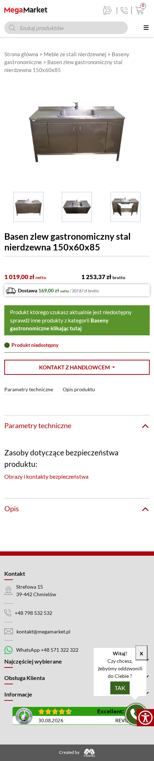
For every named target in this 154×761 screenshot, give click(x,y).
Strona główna (21, 54)
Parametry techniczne (28, 389)
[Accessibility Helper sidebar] (145, 717)
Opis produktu (79, 389)
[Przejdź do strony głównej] (25, 10)
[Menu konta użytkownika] (107, 10)
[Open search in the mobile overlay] (66, 27)
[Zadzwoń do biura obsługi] (124, 10)
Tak (120, 687)
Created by (69, 752)
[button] (77, 367)
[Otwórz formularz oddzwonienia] (136, 714)
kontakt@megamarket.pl (43, 631)
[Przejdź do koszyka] (138, 10)
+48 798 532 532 (33, 613)
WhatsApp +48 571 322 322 (47, 650)
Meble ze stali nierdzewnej (75, 54)
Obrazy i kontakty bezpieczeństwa (46, 476)
